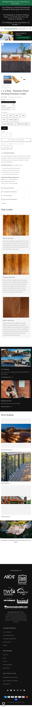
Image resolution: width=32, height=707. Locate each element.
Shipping (3, 99)
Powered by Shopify (20, 702)
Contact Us (5, 654)
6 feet (16, 115)
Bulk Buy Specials (5, 406)
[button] (1, 28)
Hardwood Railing (6, 449)
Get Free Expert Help (23, 37)
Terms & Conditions (7, 664)
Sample (4, 127)
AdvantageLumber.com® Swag (10, 677)
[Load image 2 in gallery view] (16, 80)
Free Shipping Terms (6, 377)
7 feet (23, 115)
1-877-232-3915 (21, 28)
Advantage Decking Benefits (9, 638)
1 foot (4, 115)
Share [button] (4, 203)
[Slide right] (30, 80)
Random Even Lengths (22, 123)
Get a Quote (6, 147)
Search (4, 658)
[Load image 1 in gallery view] (7, 80)
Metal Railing (5, 483)
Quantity (3, 131)
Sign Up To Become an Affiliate (10, 680)
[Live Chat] (3, 703)
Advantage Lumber (13, 702)
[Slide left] (1, 80)
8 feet (4, 119)
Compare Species (7, 632)
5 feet (10, 115)
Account (5, 661)
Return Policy (6, 668)
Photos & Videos (7, 642)
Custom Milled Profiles (8, 635)
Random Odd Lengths (8, 123)
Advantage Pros (6, 684)
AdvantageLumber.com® (14, 612)
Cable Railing (5, 516)
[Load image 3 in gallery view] (24, 80)
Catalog (5, 645)
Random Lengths (13, 119)
